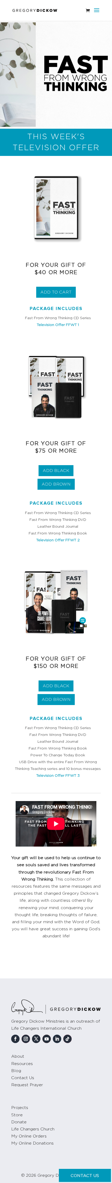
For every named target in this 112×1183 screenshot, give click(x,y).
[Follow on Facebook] (15, 1039)
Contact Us (22, 1078)
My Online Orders (29, 1136)
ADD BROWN (56, 484)
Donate (19, 1122)
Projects (19, 1108)
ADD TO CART (56, 292)
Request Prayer (27, 1085)
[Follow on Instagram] (26, 1039)
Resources (22, 1064)
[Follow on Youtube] (46, 1039)
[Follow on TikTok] (67, 1039)
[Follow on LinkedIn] (57, 1039)
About (17, 1056)
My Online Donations (32, 1143)
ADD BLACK (56, 471)
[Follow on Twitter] (36, 1039)
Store (17, 1115)
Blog (16, 1071)
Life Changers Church (32, 1129)
